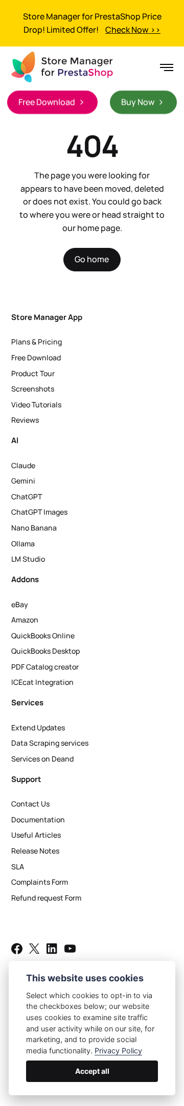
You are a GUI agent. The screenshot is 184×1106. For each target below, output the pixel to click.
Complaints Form (39, 882)
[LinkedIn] (52, 950)
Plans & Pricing (36, 342)
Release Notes (35, 851)
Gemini (23, 481)
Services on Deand (42, 759)
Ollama (23, 543)
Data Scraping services (49, 743)
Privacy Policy (118, 1050)
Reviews (25, 420)
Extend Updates (38, 727)
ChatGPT (26, 496)
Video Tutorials (36, 404)
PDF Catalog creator (45, 667)
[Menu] (163, 67)
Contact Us (30, 804)
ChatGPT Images (39, 512)
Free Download (36, 357)
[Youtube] (70, 950)
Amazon (24, 620)
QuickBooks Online (43, 635)
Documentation (38, 819)
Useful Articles (36, 835)
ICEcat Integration (42, 682)
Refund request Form (46, 898)
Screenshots (32, 389)
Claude (23, 465)
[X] (34, 950)
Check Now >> (132, 29)
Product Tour (33, 373)
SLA (17, 866)
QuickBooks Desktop (45, 651)
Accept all (92, 1071)
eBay (19, 604)
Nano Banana (34, 528)
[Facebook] (16, 950)
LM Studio (28, 559)
